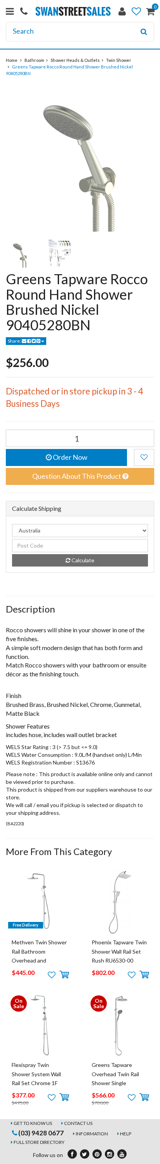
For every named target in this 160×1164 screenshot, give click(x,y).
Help (125, 1134)
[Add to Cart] (64, 974)
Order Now (69, 457)
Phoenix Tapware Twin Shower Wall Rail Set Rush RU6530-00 (119, 951)
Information (92, 1134)
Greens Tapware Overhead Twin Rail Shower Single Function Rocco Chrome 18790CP (115, 1083)
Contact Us (78, 1123)
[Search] (144, 31)
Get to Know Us (33, 1123)
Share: (15, 341)
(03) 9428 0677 (40, 1133)
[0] (150, 12)
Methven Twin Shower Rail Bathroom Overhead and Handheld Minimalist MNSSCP (39, 960)
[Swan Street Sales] (73, 10)
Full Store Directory (39, 1142)
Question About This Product (77, 476)
